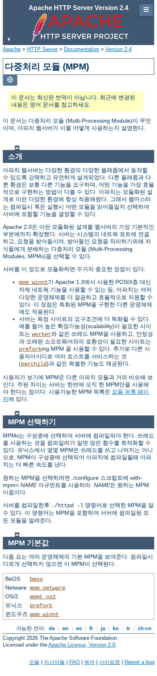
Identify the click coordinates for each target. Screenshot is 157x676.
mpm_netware (47, 588)
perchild (34, 364)
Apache (12, 49)
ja (103, 628)
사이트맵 (109, 662)
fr (91, 628)
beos (36, 579)
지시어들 (54, 662)
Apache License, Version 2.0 (81, 645)
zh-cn (144, 628)
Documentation (81, 49)
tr (128, 628)
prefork (30, 349)
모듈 (34, 662)
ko (115, 628)
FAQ (74, 662)
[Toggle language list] (10, 80)
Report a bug (139, 662)
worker (41, 334)
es (78, 628)
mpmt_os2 (43, 597)
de (51, 628)
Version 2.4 (118, 49)
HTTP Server (42, 49)
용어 (89, 662)
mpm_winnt (33, 282)
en (65, 628)
